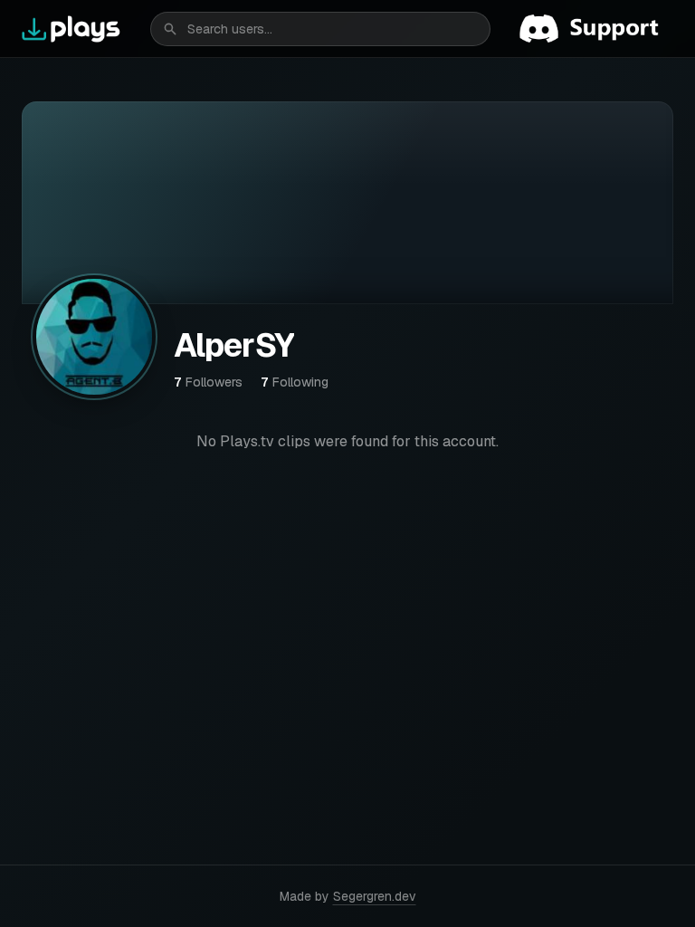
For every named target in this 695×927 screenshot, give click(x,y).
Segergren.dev (374, 896)
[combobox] (320, 29)
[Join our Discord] (596, 28)
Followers (208, 382)
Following (294, 382)
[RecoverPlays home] (71, 28)
